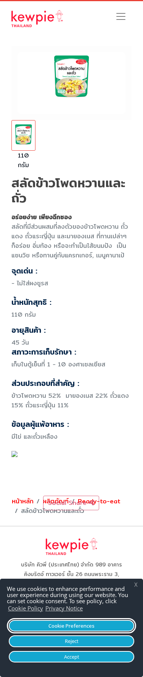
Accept (71, 656)
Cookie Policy (25, 608)
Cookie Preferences (71, 625)
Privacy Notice (64, 608)
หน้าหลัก (23, 501)
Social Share (68, 503)
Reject (72, 641)
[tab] (23, 148)
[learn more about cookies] (86, 609)
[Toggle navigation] (121, 16)
